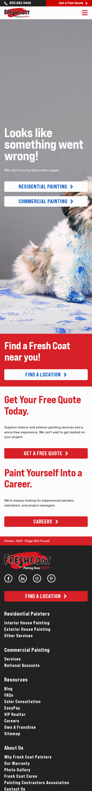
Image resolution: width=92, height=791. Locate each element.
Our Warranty (17, 763)
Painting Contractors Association (36, 782)
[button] (46, 186)
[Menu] (84, 13)
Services (12, 659)
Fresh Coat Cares (20, 776)
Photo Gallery (17, 769)
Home (8, 541)
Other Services (18, 635)
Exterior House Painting (27, 629)
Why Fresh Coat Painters (28, 757)
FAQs (8, 695)
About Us (14, 748)
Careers (11, 720)
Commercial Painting (27, 650)
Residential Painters (27, 614)
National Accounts (22, 665)
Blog (8, 688)
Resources (16, 680)
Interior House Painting (27, 623)
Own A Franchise (20, 727)
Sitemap (12, 733)
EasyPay (12, 708)
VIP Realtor (15, 714)
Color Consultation (22, 701)
